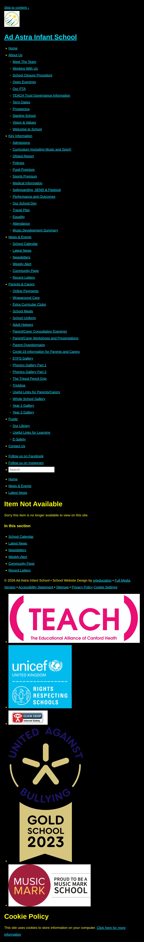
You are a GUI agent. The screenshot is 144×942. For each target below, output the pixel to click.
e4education (102, 580)
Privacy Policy (82, 587)
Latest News (17, 493)
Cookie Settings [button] (105, 587)
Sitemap (62, 587)
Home (12, 479)
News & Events (19, 486)
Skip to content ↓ (16, 7)
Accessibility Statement (35, 587)
